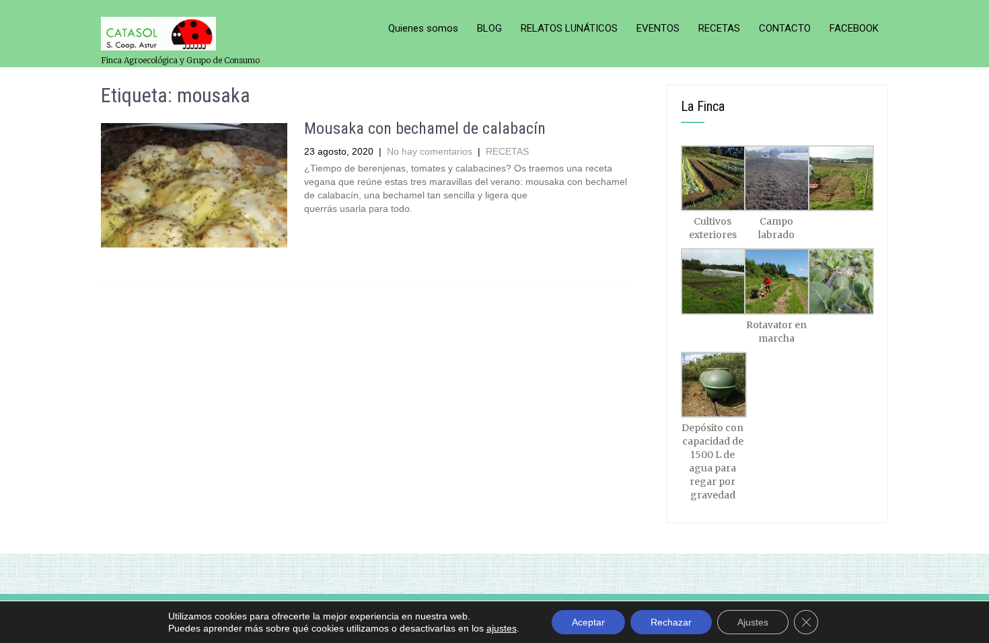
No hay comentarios (429, 151)
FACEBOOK (854, 28)
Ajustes (752, 622)
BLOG (489, 28)
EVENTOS (658, 28)
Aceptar (588, 622)
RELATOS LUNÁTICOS (569, 28)
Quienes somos (423, 28)
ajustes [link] (501, 628)
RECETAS (719, 28)
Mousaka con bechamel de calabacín (425, 128)
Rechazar (671, 622)
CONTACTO (785, 28)
